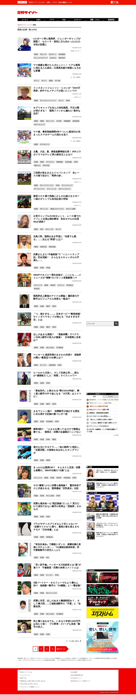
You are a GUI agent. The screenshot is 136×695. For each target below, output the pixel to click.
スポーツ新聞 (71, 209)
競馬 (36, 54)
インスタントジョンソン (48, 100)
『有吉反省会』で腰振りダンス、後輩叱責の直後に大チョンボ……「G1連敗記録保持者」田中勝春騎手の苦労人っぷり (57, 547)
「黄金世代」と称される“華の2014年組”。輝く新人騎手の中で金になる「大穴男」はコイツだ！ (57, 393)
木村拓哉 (67, 478)
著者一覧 (23, 678)
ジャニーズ (38, 285)
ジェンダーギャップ (41, 58)
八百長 (59, 121)
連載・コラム (95, 19)
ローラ (59, 229)
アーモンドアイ (40, 189)
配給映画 (111, 19)
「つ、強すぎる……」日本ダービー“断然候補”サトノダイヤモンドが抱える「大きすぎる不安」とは (57, 317)
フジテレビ (50, 162)
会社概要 (74, 672)
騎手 (48, 306)
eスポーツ (53, 54)
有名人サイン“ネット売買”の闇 (99, 409)
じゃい (62, 100)
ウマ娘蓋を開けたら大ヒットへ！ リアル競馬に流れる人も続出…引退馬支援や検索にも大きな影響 (57, 68)
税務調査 (67, 121)
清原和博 (52, 365)
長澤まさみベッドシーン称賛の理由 (100, 403)
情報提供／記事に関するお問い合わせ (32, 681)
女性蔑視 (62, 54)
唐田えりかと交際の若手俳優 (98, 406)
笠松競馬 (76, 121)
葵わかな (37, 165)
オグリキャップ (40, 124)
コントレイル (52, 189)
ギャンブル (50, 121)
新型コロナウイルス (57, 209)
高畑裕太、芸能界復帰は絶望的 (99, 413)
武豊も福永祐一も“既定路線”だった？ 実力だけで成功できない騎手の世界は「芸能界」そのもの (57, 506)
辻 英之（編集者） (76, 77)
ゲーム (44, 80)
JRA (76, 162)
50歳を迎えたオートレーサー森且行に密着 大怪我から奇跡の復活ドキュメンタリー (107, 485)
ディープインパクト (47, 185)
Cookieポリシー (76, 678)
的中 (68, 100)
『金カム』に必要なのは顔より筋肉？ (101, 419)
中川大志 (46, 165)
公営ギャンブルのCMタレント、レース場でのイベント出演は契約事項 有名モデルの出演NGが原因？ (57, 219)
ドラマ (51, 19)
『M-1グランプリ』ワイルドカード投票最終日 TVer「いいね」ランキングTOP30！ (107, 525)
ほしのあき (50, 347)
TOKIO (37, 289)
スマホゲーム (45, 144)
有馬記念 (50, 537)
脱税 (42, 121)
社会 (64, 19)
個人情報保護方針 (77, 675)
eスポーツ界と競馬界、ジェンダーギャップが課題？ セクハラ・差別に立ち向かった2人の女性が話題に (57, 41)
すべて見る (114, 394)
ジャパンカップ (67, 185)
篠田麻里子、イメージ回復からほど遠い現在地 (103, 399)
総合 (94, 396)
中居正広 (70, 285)
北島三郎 (44, 247)
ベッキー (44, 365)
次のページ (61, 649)
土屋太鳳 (69, 162)
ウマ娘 (58, 80)
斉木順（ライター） (76, 51)
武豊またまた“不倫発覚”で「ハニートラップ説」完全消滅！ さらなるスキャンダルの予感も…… (56, 257)
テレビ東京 (50, 496)
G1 (48, 557)
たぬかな (53, 58)
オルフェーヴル (52, 593)
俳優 (36, 162)
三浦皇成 (60, 347)
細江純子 (62, 58)
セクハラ (44, 54)
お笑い (38, 19)
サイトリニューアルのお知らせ (99, 426)
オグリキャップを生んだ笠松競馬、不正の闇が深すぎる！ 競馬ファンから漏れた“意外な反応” (56, 110)
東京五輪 (52, 247)
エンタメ (110, 396)
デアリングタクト (65, 189)
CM (42, 229)
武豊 (42, 267)
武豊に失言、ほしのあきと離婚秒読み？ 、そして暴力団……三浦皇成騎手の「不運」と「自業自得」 (57, 603)
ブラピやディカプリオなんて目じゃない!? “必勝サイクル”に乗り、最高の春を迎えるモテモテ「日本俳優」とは (56, 527)
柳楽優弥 (60, 162)
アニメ (37, 80)
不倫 (48, 267)
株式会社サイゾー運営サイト (81, 681)
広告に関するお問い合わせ (29, 684)
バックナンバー (25, 675)
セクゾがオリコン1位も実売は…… (100, 416)
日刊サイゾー (77, 97)
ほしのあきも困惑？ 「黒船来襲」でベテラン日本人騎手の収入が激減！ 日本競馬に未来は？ (57, 337)
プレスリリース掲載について (30, 687)
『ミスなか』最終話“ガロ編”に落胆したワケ (103, 423)
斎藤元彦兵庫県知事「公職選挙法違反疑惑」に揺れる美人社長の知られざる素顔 (107, 516)
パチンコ (61, 285)
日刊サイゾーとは (26, 672)
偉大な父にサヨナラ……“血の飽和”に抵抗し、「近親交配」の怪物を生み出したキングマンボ (57, 450)
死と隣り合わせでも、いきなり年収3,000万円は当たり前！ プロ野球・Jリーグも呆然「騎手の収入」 (56, 624)
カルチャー (78, 19)
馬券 (54, 439)
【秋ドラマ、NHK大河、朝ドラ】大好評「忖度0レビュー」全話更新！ (107, 471)
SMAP (53, 285)
